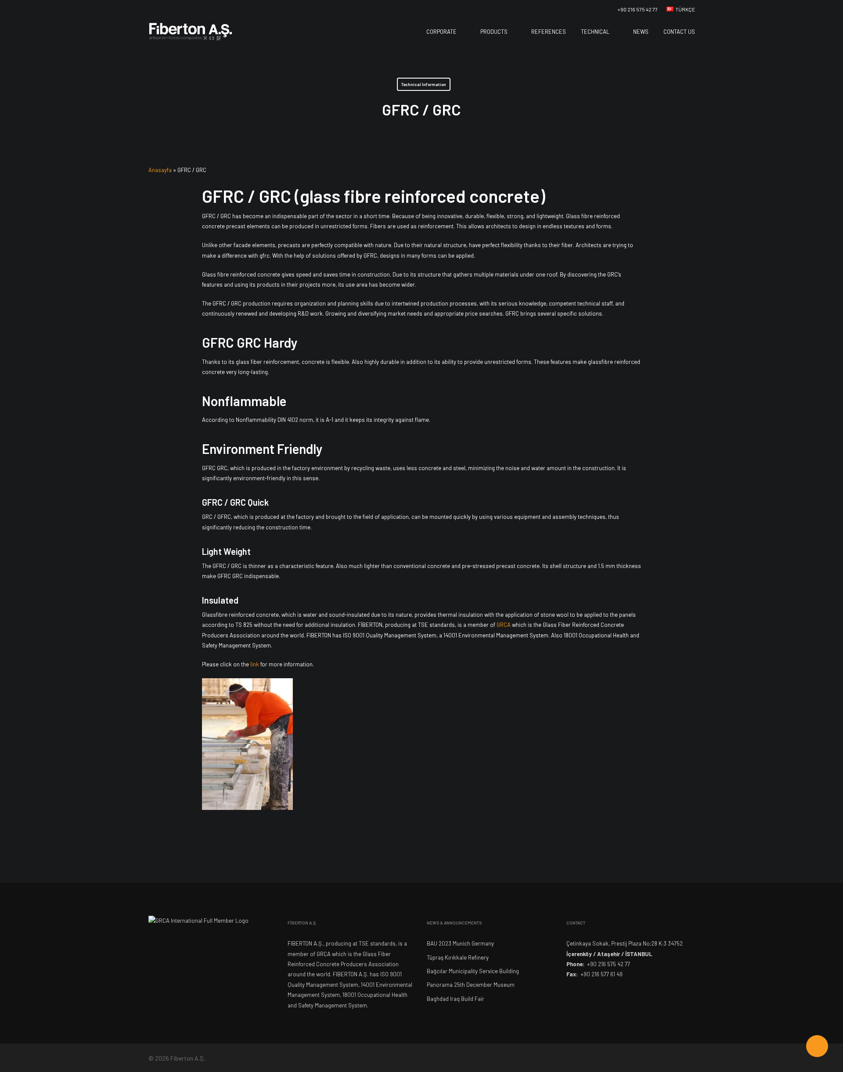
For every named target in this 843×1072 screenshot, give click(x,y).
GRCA (504, 624)
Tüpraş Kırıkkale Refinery (458, 957)
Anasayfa (160, 169)
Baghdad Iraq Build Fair (455, 998)
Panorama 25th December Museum (471, 984)
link (254, 664)
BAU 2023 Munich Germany (460, 943)
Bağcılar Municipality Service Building (473, 971)
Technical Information (423, 84)
